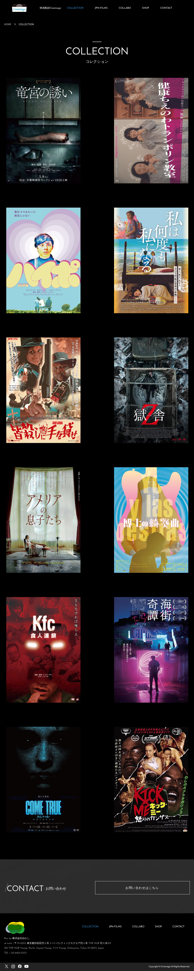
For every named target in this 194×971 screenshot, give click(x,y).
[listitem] (43, 139)
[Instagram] (13, 966)
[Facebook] (19, 966)
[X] (6, 966)
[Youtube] (26, 966)
